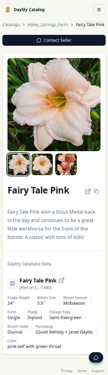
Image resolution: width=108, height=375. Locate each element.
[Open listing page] (88, 191)
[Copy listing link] (96, 191)
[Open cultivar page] (61, 280)
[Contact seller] (96, 357)
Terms (82, 370)
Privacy (67, 370)
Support (98, 370)
